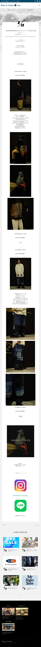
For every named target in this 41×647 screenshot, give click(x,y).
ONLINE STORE (29, 10)
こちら (21, 515)
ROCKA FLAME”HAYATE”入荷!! (12, 588)
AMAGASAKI (22, 606)
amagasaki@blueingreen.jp (19, 619)
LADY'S (13, 10)
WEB (20, 242)
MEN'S (9, 10)
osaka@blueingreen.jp (5, 618)
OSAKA (8, 606)
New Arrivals (24, 34)
